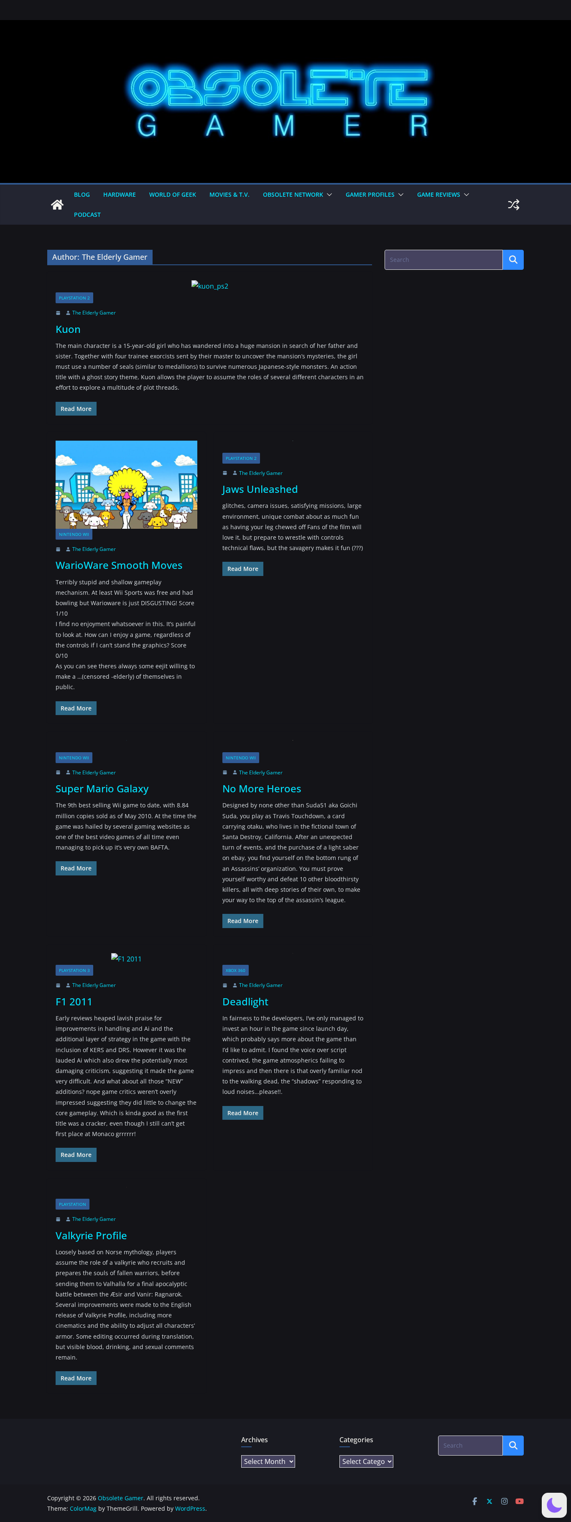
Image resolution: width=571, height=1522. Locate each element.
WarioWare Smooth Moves (119, 565)
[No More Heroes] (293, 746)
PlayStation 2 (74, 298)
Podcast (87, 214)
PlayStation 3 (74, 970)
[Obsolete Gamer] (57, 205)
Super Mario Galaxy (102, 788)
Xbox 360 (235, 970)
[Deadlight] (293, 959)
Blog (82, 194)
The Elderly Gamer (94, 312)
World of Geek (172, 194)
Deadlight (245, 1001)
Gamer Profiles (370, 194)
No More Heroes (261, 788)
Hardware (119, 194)
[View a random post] (514, 205)
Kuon (68, 329)
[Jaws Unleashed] (293, 447)
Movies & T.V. (229, 194)
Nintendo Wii (74, 534)
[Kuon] (210, 286)
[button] (327, 194)
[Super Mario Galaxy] (126, 746)
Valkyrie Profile (91, 1235)
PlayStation (72, 1204)
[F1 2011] (126, 959)
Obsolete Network (293, 194)
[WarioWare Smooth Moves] (126, 485)
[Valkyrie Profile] (126, 1193)
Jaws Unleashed (260, 489)
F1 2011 (74, 1001)
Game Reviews (438, 194)
